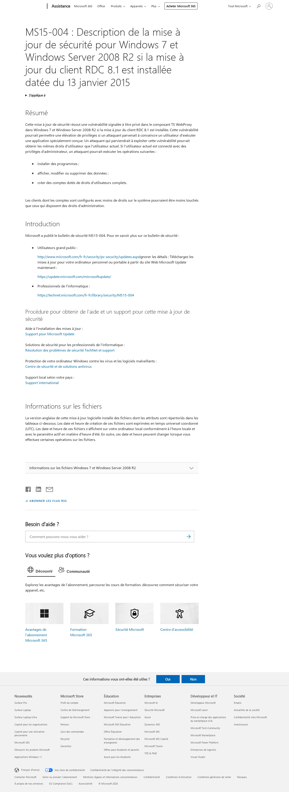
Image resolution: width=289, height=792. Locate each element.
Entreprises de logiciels (203, 749)
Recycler (65, 739)
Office (101, 6)
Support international (42, 382)
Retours (65, 724)
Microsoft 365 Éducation (117, 724)
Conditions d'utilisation (178, 777)
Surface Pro (20, 702)
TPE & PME (150, 753)
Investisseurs (241, 724)
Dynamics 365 (152, 724)
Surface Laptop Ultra (25, 717)
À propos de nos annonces (28, 783)
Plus (153, 6)
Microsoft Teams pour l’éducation (122, 717)
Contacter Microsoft (25, 777)
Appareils (136, 6)
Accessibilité (85, 783)
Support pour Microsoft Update (49, 333)
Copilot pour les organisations (30, 724)
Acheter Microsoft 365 (181, 6)
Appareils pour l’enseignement (121, 710)
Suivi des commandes (72, 731)
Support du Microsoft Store (75, 717)
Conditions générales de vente (214, 777)
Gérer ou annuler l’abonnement (59, 777)
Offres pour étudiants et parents (121, 749)
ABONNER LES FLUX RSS (48, 501)
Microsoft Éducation (115, 702)
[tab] (41, 571)
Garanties (66, 746)
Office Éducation (113, 731)
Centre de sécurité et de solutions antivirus (58, 366)
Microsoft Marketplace (203, 735)
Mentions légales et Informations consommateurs (110, 777)
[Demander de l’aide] (258, 6)
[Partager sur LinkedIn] (37, 488)
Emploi (237, 702)
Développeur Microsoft (203, 702)
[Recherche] (188, 536)
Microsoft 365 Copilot (156, 739)
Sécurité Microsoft (129, 629)
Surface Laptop (22, 710)
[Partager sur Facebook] (28, 488)
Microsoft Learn (199, 710)
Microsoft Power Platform (204, 742)
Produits (116, 6)
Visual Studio (198, 757)
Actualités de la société (247, 710)
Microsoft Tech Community (205, 728)
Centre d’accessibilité (176, 629)
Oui (167, 679)
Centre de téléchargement (75, 710)
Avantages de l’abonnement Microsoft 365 (36, 635)
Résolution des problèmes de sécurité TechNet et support (69, 350)
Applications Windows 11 (28, 757)
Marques (242, 777)
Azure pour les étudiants (117, 757)
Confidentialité (152, 777)
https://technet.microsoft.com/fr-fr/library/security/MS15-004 (85, 295)
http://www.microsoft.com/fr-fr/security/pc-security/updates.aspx (88, 256)
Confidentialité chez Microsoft (250, 717)
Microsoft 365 (83, 6)
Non (193, 679)
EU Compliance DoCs (60, 783)
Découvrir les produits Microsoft (32, 749)
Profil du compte (69, 702)
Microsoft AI (151, 702)
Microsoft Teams (153, 746)
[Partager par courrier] (47, 488)
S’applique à (37, 95)
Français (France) (30, 769)
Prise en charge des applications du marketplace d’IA (208, 718)
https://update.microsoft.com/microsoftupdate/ (74, 276)
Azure (147, 717)
